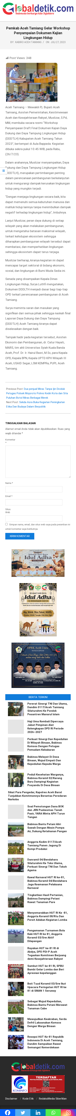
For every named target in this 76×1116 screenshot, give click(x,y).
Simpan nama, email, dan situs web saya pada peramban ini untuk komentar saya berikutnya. (37, 526)
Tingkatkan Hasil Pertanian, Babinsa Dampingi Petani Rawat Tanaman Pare (45, 898)
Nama (9, 483)
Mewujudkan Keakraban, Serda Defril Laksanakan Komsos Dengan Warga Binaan (47, 1022)
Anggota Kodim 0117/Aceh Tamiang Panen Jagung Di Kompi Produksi (44, 845)
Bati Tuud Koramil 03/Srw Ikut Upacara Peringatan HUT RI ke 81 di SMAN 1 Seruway (46, 987)
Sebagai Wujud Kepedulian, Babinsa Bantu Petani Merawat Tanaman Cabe (47, 1005)
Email (8, 496)
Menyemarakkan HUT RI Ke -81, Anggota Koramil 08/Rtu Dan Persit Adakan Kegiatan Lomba (47, 916)
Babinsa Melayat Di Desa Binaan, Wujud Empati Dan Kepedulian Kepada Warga (44, 760)
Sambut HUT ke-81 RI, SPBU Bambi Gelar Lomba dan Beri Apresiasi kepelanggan (45, 969)
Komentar (10, 441)
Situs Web (8, 511)
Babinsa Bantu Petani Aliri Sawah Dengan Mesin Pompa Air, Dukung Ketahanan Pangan (47, 828)
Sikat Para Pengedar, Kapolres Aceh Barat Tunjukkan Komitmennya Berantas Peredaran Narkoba (37, 796)
